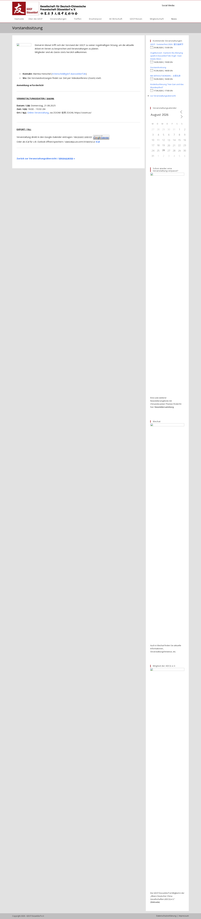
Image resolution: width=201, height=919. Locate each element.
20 (168, 145)
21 (174, 145)
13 (168, 140)
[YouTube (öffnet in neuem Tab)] (183, 5)
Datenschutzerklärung (166, 915)
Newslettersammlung (164, 407)
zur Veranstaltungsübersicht (163, 95)
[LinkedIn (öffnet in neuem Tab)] (178, 5)
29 (179, 150)
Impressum (184, 915)
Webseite (155, 902)
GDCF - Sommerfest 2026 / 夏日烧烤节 (166, 44)
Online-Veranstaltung (38, 112)
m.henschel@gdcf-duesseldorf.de (69, 73)
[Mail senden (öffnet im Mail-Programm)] (187, 5)
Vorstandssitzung (158, 67)
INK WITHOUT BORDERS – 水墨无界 (165, 75)
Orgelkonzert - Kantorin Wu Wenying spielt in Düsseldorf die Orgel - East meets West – (166, 55)
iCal (98, 141)
